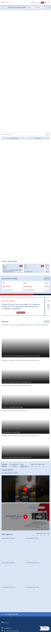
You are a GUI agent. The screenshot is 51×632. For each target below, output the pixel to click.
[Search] (48, 134)
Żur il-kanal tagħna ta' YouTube (14, 465)
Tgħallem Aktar (25, 312)
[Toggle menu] (48, 3)
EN (45, 2)
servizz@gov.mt (7, 628)
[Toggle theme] (37, 2)
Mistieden (38, 7)
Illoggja (29, 7)
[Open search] (39, 2)
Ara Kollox (46, 278)
